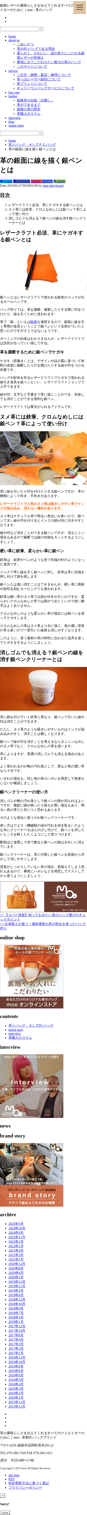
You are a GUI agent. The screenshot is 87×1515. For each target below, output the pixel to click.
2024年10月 (16, 1228)
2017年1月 (16, 1353)
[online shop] (31, 1007)
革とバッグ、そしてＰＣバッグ (32, 144)
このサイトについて (32, 66)
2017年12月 (16, 1326)
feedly (60, 181)
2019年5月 (16, 1290)
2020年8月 (16, 1268)
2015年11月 (16, 1406)
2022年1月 (16, 1246)
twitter (7, 181)
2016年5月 (16, 1380)
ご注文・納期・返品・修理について (44, 75)
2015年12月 (16, 1402)
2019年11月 (16, 1286)
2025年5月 (16, 1224)
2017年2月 (16, 1348)
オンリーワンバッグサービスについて (45, 88)
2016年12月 (16, 1357)
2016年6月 (16, 1375)
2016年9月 (16, 1366)
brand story (15, 1030)
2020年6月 (16, 1273)
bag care (14, 92)
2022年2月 (16, 1241)
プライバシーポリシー (25, 1487)
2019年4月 (16, 1295)
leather (12, 96)
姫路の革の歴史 (29, 109)
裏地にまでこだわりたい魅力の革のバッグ (49, 62)
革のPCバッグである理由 (36, 49)
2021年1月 (16, 1259)
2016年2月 (16, 1393)
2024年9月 (16, 1232)
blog (11, 122)
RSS (11, 1479)
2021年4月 (16, 1250)
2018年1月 (16, 1322)
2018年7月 (16, 1313)
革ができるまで (29, 105)
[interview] (31, 1117)
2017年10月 (16, 1330)
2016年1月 (16, 1397)
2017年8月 (16, 1335)
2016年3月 (16, 1388)
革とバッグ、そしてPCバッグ (30, 1025)
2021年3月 (16, 1255)
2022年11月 (16, 1237)
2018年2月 (16, 1317)
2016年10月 (16, 1362)
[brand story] (31, 1205)
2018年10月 (16, 1304)
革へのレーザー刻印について (39, 79)
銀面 (33, 322)
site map (13, 1475)
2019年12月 (16, 1281)
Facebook (23, 181)
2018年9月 (16, 1308)
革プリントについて (32, 84)
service (13, 71)
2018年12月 (16, 1299)
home (12, 36)
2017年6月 (16, 1339)
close (5, 1512)
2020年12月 (16, 1264)
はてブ (47, 181)
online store (16, 125)
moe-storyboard (53, 185)
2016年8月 (16, 1371)
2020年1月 (16, 1277)
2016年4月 (16, 1384)
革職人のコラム (29, 113)
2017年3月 (16, 1344)
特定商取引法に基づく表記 (28, 1483)
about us (14, 40)
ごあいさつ (25, 44)
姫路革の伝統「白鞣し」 (35, 100)
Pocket (36, 181)
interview (14, 118)
